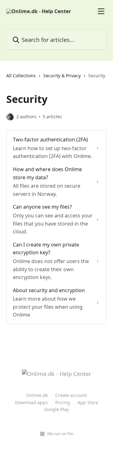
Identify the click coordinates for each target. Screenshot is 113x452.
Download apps (31, 402)
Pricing (62, 402)
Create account (71, 395)
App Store (88, 402)
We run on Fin (60, 433)
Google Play (56, 409)
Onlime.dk (37, 395)
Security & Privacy (62, 76)
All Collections (21, 76)
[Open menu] (101, 11)
